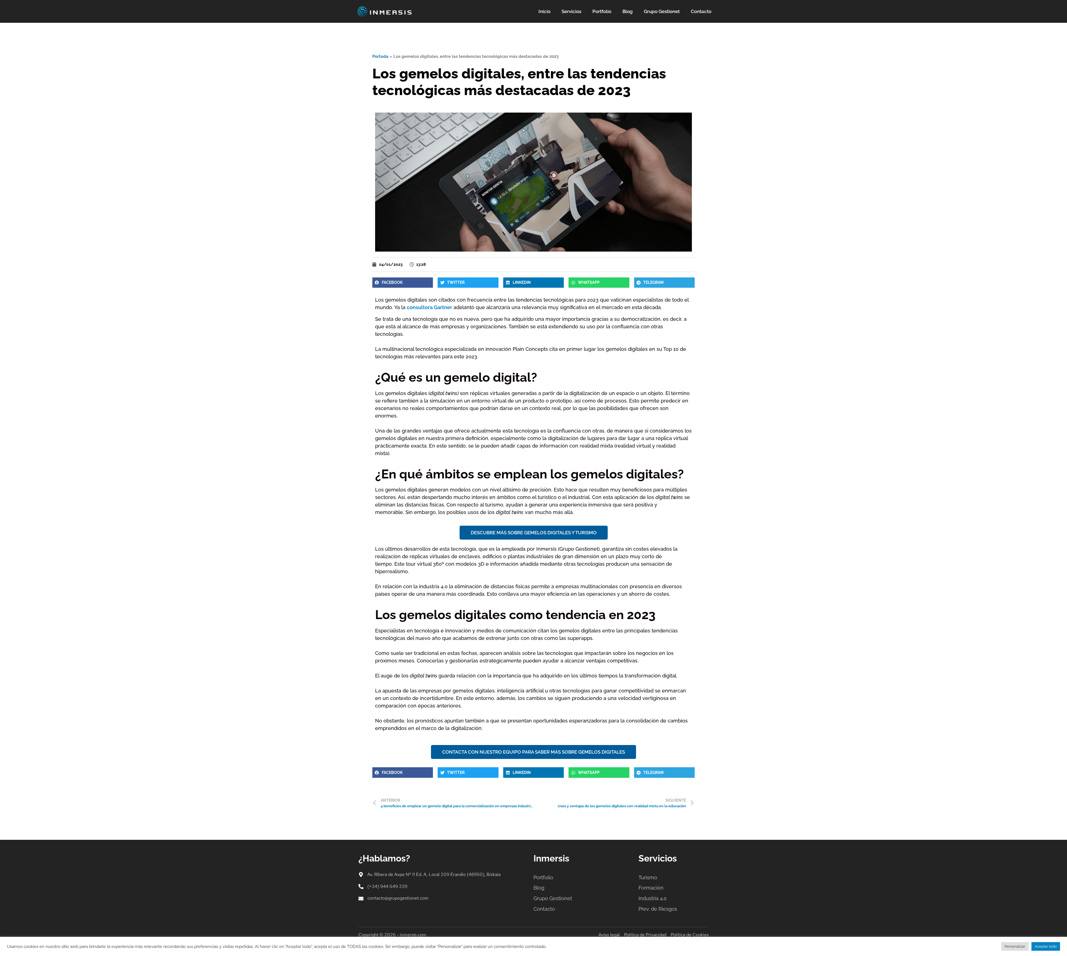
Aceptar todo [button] (1046, 946)
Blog (627, 11)
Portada (380, 56)
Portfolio (601, 11)
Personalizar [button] (1014, 946)
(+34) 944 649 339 (387, 886)
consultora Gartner (429, 307)
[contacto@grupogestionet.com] (360, 898)
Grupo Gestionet (662, 11)
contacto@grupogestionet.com (397, 898)
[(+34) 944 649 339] (360, 886)
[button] (402, 282)
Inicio (544, 11)
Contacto (701, 11)
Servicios (571, 11)
